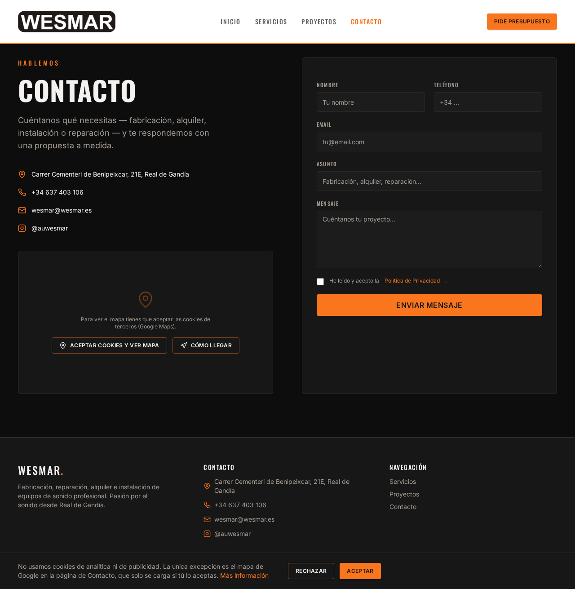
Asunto (327, 164)
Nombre (327, 85)
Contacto (366, 21)
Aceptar (360, 570)
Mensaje (328, 203)
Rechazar (311, 570)
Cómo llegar (211, 345)
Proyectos (318, 21)
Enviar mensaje (429, 305)
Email (324, 124)
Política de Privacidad (412, 280)
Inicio (230, 21)
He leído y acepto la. (388, 280)
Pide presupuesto (522, 21)
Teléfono (446, 85)
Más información (244, 575)
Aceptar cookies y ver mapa (114, 345)
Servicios (271, 21)
